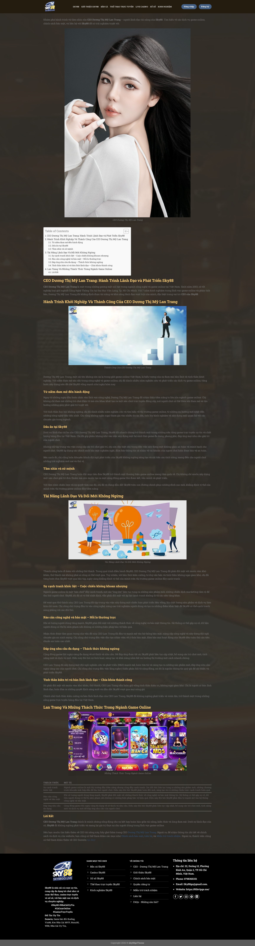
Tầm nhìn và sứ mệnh (62, 249)
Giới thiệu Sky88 (90, 6)
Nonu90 (75, 922)
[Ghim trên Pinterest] (191, 896)
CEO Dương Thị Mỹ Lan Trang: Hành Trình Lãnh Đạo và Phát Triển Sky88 (86, 235)
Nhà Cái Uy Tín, (58, 926)
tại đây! (91, 839)
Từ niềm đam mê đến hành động (67, 242)
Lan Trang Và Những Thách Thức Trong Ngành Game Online (79, 269)
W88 (47, 926)
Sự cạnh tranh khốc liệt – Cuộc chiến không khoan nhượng (80, 255)
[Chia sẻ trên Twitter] (180, 896)
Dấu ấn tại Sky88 (60, 245)
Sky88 (76, 6)
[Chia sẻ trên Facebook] (175, 896)
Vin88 (48, 922)
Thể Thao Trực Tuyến (122, 6)
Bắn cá (104, 6)
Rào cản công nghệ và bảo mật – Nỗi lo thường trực (76, 259)
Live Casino (142, 6)
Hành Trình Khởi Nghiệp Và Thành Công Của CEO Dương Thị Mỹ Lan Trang (87, 239)
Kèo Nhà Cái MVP (61, 922)
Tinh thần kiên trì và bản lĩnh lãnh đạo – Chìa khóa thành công (82, 265)
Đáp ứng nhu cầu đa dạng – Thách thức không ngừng (77, 262)
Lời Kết (55, 272)
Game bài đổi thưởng (64, 919)
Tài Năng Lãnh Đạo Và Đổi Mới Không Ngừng (71, 252)
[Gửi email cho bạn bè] (186, 896)
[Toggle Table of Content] (124, 231)
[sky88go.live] (51, 6)
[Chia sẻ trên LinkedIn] (196, 896)
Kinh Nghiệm (165, 6)
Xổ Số (153, 6)
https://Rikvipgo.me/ (197, 889)
